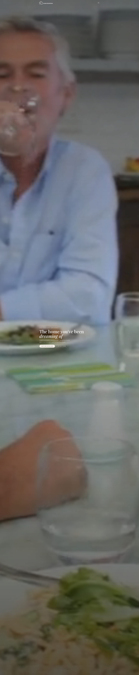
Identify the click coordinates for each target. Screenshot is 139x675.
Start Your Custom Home (47, 346)
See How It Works (62, 346)
